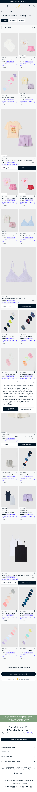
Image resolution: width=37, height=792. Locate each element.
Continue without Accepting (25, 382)
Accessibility (8, 780)
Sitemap (24, 783)
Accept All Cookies (10, 409)
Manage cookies (18, 780)
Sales (8, 12)
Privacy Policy (16, 783)
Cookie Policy (28, 780)
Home (3, 12)
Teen (12, 12)
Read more (22, 720)
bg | (19, 773)
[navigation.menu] (3, 6)
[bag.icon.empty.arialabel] (34, 6)
